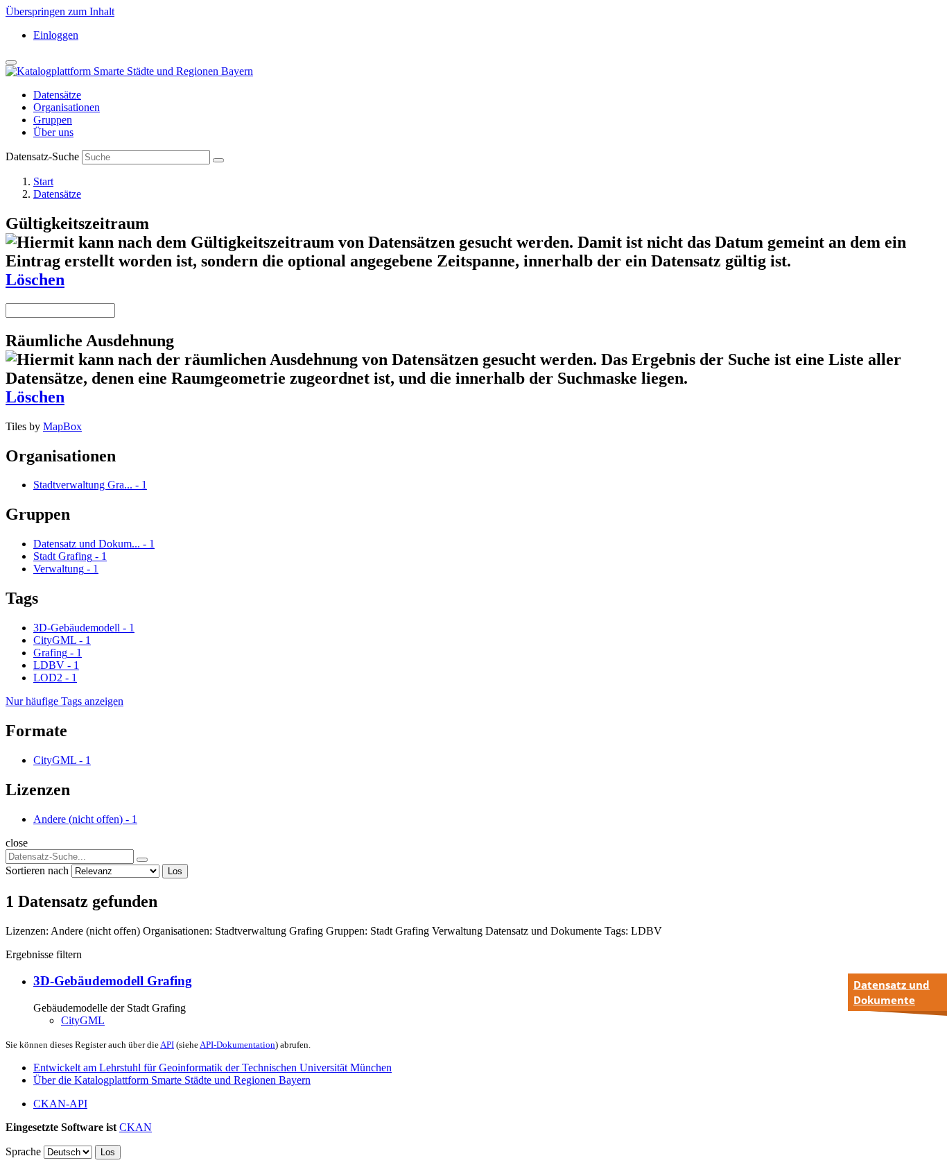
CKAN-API (60, 1103)
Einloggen (55, 35)
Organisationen (66, 107)
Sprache (23, 1151)
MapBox (62, 426)
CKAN (135, 1127)
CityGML (83, 1020)
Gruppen (52, 120)
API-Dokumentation (237, 1044)
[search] (142, 860)
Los (175, 871)
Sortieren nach (37, 870)
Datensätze (57, 95)
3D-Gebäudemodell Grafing (112, 980)
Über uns (53, 132)
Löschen (35, 280)
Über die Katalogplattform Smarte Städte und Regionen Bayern (172, 1080)
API (167, 1044)
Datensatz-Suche (42, 156)
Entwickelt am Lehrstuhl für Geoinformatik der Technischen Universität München (212, 1067)
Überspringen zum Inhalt (60, 11)
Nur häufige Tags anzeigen (64, 701)
